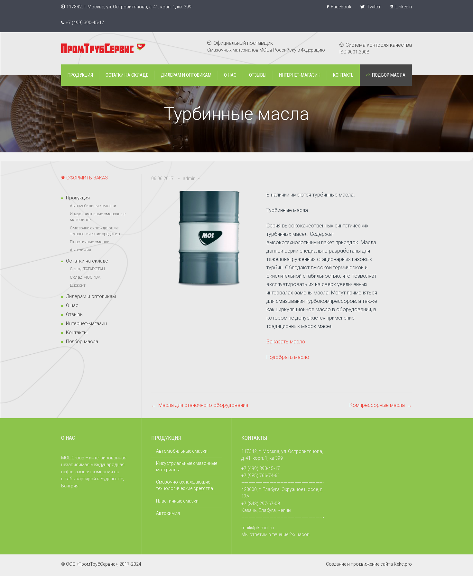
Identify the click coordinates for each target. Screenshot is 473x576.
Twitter (373, 6)
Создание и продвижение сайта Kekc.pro (369, 564)
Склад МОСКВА (85, 277)
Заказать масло (285, 342)
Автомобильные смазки (93, 205)
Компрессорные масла (377, 405)
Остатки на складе (87, 261)
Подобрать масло (287, 357)
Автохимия (80, 249)
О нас (72, 305)
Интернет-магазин (86, 323)
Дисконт (78, 285)
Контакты (77, 332)
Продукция (78, 198)
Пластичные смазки (89, 241)
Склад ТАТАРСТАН (87, 268)
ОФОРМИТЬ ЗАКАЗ (86, 178)
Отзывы (75, 314)
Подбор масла (82, 341)
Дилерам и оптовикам (91, 296)
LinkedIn (403, 6)
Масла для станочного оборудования (203, 405)
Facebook (340, 6)
